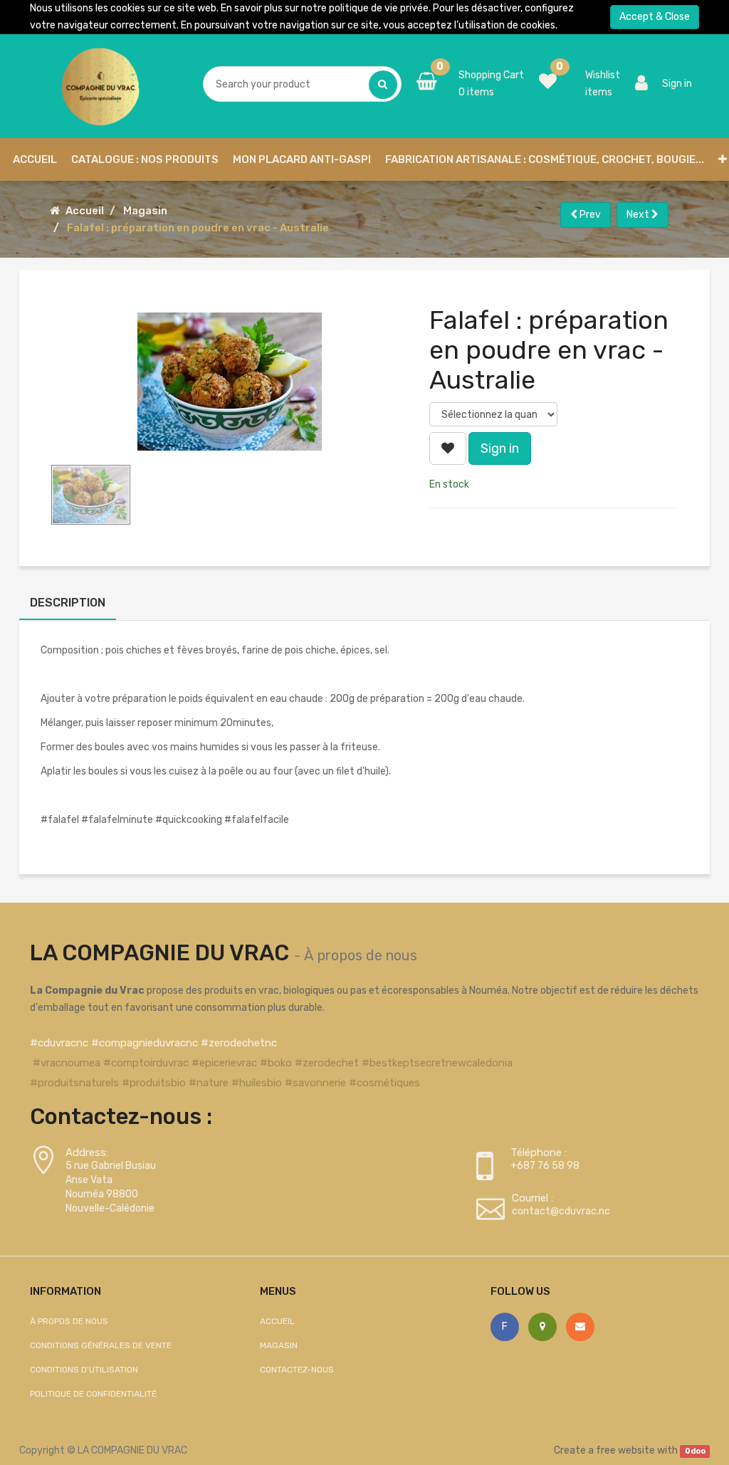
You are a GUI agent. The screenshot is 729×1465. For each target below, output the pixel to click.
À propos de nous (360, 955)
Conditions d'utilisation (84, 1370)
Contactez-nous (297, 1370)
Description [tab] (67, 602)
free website (625, 1450)
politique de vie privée (379, 8)
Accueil (84, 210)
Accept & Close (654, 17)
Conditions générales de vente (101, 1345)
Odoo (695, 1451)
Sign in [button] (500, 448)
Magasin (145, 210)
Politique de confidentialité (93, 1394)
